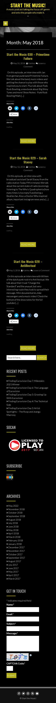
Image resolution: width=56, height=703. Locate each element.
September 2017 (16, 557)
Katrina (31, 63)
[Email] (37, 693)
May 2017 (13, 571)
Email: (10, 614)
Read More (28, 141)
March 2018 (14, 537)
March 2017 (14, 578)
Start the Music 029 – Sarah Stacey (28, 160)
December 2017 (16, 547)
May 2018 (13, 530)
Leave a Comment (41, 270)
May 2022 (13, 505)
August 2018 (14, 519)
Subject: (11, 623)
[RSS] (33, 693)
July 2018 (13, 523)
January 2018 (15, 544)
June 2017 (13, 568)
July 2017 (13, 564)
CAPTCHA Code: (16, 663)
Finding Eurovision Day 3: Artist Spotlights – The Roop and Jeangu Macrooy (23, 411)
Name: (10, 604)
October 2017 (15, 554)
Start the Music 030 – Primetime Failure (28, 56)
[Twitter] (23, 693)
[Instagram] (28, 693)
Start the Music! (28, 5)
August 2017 (14, 561)
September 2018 (16, 516)
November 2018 (16, 509)
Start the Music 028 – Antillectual (28, 263)
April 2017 (13, 575)
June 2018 (13, 526)
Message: (12, 633)
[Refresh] (30, 654)
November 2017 (16, 550)
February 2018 (15, 540)
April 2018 (13, 533)
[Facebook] (19, 693)
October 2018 (15, 512)
